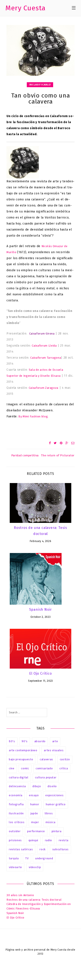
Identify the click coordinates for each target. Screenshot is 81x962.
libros (49, 813)
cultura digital (19, 777)
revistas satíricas (21, 849)
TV (27, 858)
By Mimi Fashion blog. (33, 416)
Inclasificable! (40, 84)
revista (63, 840)
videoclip (35, 867)
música (50, 822)
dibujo (36, 786)
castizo (65, 759)
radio (48, 840)
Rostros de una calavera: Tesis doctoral (34, 899)
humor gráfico (55, 804)
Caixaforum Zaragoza (43, 387)
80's (12, 741)
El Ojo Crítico (40, 673)
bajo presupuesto (21, 759)
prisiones (15, 840)
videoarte (15, 867)
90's (25, 741)
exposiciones (54, 795)
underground (44, 858)
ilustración (16, 813)
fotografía (16, 804)
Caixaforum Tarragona (45, 357)
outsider (15, 831)
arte (55, 741)
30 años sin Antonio (20, 895)
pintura (57, 831)
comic (25, 768)
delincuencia (17, 786)
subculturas (60, 849)
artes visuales (54, 750)
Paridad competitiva (25, 455)
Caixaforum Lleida (44, 345)
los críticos (17, 822)
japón (34, 813)
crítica (63, 768)
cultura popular (45, 777)
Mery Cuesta (25, 8)
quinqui (33, 840)
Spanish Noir (40, 609)
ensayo (34, 795)
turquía (14, 858)
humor (34, 804)
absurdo (40, 741)
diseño (52, 786)
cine (11, 768)
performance (36, 831)
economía (15, 795)
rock (43, 849)
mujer (35, 822)
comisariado (44, 768)
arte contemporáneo (23, 750)
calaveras (46, 759)
